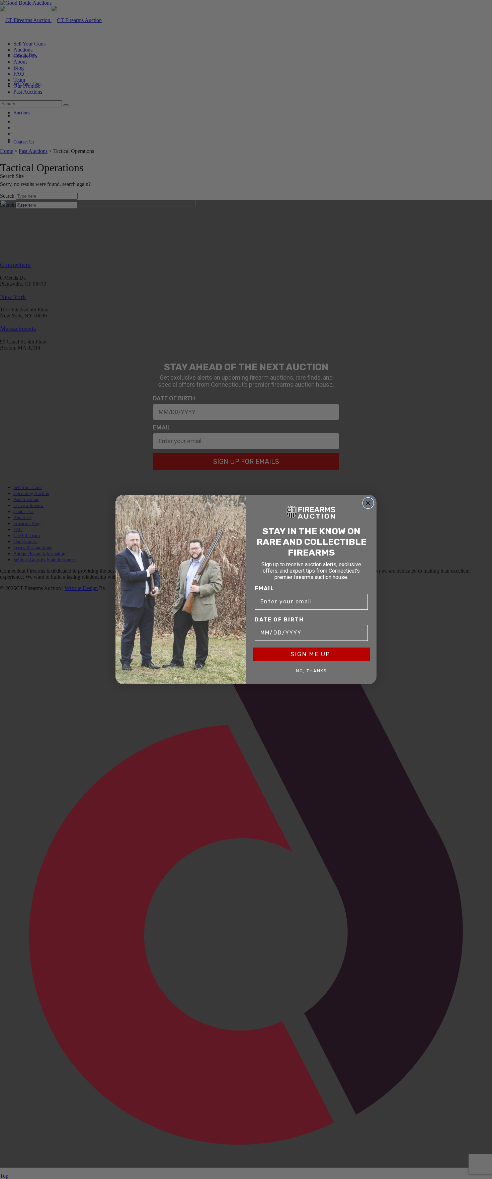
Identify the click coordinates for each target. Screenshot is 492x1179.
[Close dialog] (368, 503)
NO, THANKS (311, 670)
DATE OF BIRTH (279, 619)
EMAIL (264, 588)
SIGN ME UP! (311, 654)
